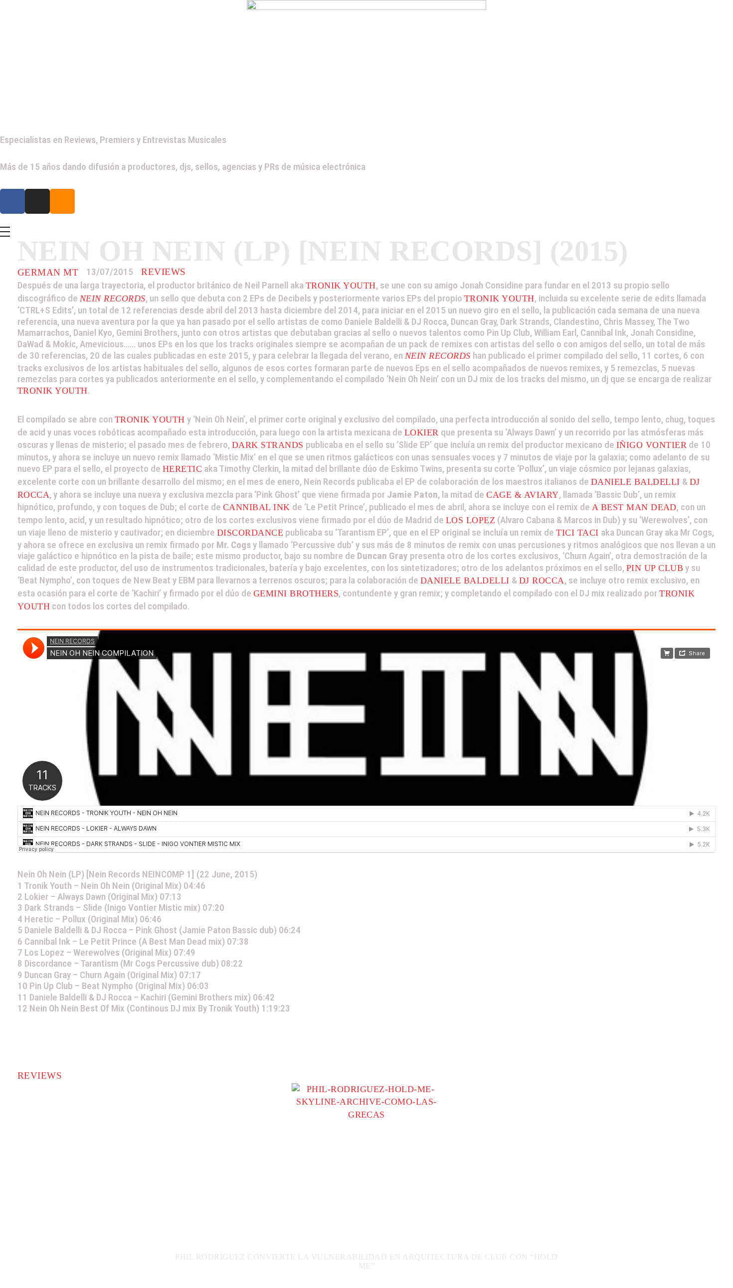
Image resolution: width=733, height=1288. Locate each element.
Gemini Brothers (296, 593)
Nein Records (113, 298)
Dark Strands (268, 445)
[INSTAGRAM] (37, 201)
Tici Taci (577, 533)
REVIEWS (163, 272)
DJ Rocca (541, 580)
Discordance (250, 533)
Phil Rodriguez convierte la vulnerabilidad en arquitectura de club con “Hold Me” (366, 1261)
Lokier (421, 432)
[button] (22, 1184)
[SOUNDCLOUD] (62, 201)
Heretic (182, 469)
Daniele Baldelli (635, 482)
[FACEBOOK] (12, 201)
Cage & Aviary (522, 495)
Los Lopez (470, 520)
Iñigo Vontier (651, 445)
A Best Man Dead (634, 507)
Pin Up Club (654, 568)
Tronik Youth (341, 285)
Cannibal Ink (256, 507)
